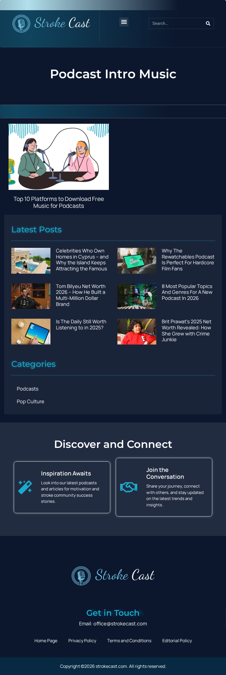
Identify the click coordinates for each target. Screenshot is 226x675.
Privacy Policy (82, 641)
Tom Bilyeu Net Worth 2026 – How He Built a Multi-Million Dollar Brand (81, 295)
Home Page (45, 641)
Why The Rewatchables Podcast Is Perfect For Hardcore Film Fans (188, 259)
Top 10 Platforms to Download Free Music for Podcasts (59, 202)
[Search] (208, 23)
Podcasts (27, 388)
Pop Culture (30, 401)
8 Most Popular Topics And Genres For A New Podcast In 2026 (187, 292)
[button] (123, 21)
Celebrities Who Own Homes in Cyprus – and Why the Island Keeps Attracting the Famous (82, 259)
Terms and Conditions (129, 641)
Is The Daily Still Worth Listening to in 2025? (81, 324)
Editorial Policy (177, 641)
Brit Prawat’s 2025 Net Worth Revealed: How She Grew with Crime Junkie (186, 330)
